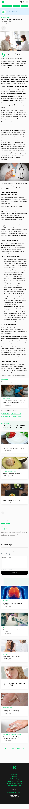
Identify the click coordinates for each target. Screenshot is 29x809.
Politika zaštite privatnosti (14, 783)
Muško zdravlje (5, 17)
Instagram (19, 792)
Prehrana (24, 6)
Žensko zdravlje (7, 707)
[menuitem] (21, 2)
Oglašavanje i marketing (14, 781)
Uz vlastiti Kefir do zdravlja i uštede (14, 448)
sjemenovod (6, 416)
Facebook (11, 792)
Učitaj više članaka (14, 748)
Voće (15, 471)
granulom (6, 413)
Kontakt (14, 776)
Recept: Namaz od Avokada (11, 500)
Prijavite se (14, 572)
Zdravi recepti (7, 498)
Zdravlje (16, 6)
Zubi (4, 627)
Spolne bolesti (7, 734)
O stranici (14, 772)
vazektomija (17, 416)
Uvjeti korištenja (14, 779)
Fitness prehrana (8, 471)
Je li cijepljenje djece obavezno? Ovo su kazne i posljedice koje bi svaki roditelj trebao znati (14, 402)
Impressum (14, 774)
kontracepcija (17, 413)
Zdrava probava (7, 6)
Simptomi (5, 600)
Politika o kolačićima (14, 785)
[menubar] (21, 2)
